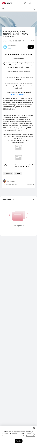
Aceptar (18, 441)
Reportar (31, 184)
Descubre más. (30, 436)
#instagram (8, 173)
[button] (25, 3)
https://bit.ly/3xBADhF (18, 94)
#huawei (17, 173)
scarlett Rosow (12, 45)
